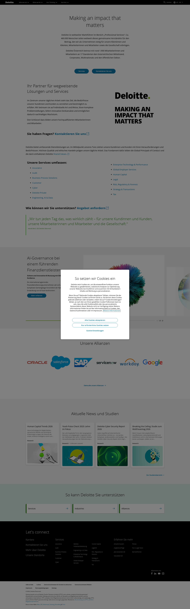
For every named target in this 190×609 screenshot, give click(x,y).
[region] (95, 304)
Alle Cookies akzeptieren (95, 320)
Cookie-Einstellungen (95, 331)
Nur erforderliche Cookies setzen (95, 325)
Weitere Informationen (111, 311)
